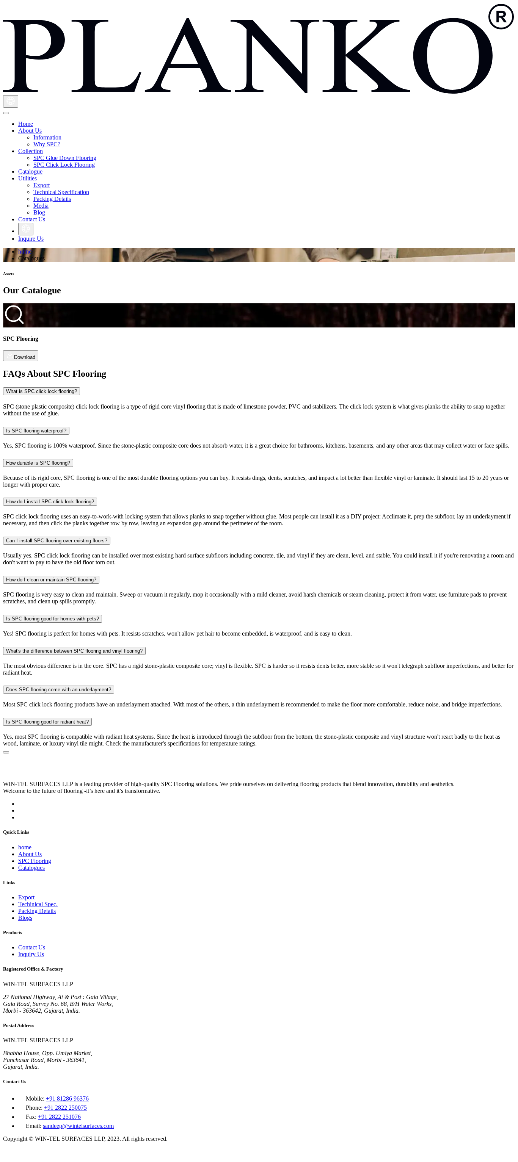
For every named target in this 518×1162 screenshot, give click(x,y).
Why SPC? (46, 144)
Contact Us (31, 947)
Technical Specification (61, 192)
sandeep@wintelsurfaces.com (78, 1126)
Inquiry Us (31, 954)
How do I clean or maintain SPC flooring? (51, 580)
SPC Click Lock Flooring (64, 164)
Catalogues (31, 867)
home (24, 251)
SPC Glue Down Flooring (64, 158)
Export (41, 185)
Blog (39, 212)
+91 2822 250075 (65, 1107)
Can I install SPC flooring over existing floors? (56, 540)
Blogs (25, 918)
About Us (30, 854)
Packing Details (52, 199)
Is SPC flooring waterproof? (36, 431)
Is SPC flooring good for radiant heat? (47, 722)
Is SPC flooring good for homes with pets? (52, 619)
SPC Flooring (34, 861)
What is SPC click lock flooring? (41, 391)
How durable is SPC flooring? (38, 463)
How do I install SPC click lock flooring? (50, 501)
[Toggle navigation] (6, 113)
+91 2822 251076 (59, 1116)
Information (47, 137)
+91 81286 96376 (67, 1098)
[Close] (6, 752)
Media (41, 205)
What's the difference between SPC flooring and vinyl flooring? (74, 651)
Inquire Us (31, 238)
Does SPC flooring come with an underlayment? (58, 689)
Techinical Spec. (38, 904)
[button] (30, 130)
